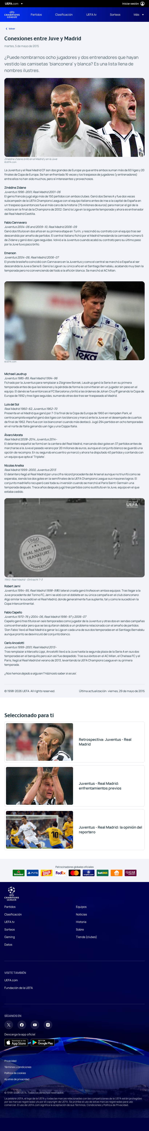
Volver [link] (12, 28)
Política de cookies (15, 1073)
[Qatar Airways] (130, 873)
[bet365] (102, 873)
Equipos (81, 907)
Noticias (81, 914)
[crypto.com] (88, 873)
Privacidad (10, 1060)
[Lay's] (47, 873)
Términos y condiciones (17, 1067)
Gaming (9, 937)
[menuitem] (38, 14)
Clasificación (13, 914)
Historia (81, 922)
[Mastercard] (74, 873)
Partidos (9, 907)
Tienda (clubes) (86, 937)
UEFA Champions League (12, 14)
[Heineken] (19, 873)
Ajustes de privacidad (16, 1079)
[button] (137, 14)
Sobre (80, 929)
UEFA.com (11, 980)
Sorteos (9, 929)
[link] (36, 14)
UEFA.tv (9, 922)
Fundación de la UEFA (18, 988)
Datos (8, 945)
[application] (74, 537)
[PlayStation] (33, 873)
